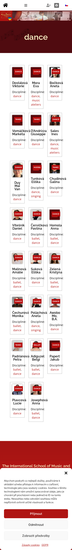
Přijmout (36, 514)
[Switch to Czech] (66, 5)
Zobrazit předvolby (36, 536)
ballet (35, 238)
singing (36, 196)
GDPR (45, 544)
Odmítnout (36, 525)
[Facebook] (56, 5)
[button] (66, 473)
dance (17, 96)
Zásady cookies (31, 544)
